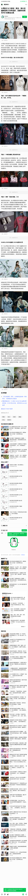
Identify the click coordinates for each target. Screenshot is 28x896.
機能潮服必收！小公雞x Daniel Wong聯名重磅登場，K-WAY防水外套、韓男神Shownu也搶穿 (14, 403)
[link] (5, 894)
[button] (2, 894)
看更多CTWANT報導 (7, 409)
